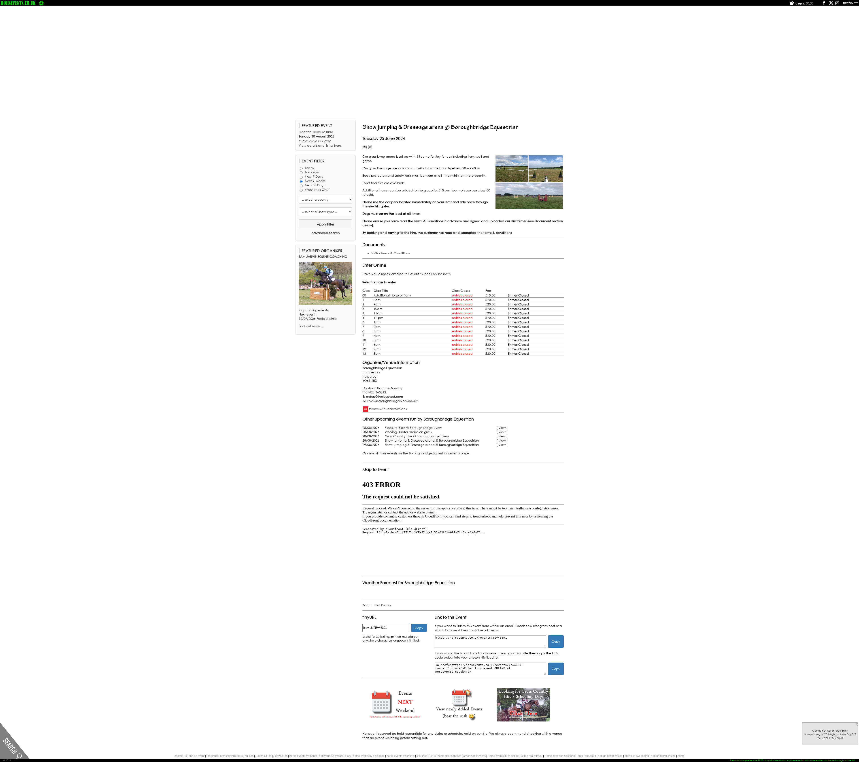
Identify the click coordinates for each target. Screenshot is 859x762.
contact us (180, 756)
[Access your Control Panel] (41, 3)
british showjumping (637, 756)
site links (422, 756)
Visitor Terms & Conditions (390, 253)
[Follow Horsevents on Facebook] (824, 4)
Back (366, 605)
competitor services (449, 756)
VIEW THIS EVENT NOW (830, 738)
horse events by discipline (369, 756)
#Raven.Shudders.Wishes (388, 408)
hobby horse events (331, 756)
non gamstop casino (610, 756)
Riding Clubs (263, 756)
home (681, 756)
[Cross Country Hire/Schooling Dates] (523, 720)
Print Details (382, 605)
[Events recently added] (459, 720)
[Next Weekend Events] (394, 720)
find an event (196, 756)
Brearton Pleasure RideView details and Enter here (320, 139)
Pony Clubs (280, 756)
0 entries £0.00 (804, 3)
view (502, 427)
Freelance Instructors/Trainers (224, 756)
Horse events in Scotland (559, 756)
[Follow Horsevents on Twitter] (831, 4)
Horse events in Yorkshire (503, 756)
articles (249, 756)
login (580, 756)
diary (348, 756)
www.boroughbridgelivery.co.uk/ (392, 401)
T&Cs (432, 756)
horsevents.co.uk (18, 3)
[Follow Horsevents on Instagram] (837, 4)
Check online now (436, 274)
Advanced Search (325, 233)
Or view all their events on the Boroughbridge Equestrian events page (415, 453)
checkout (590, 756)
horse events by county (401, 756)
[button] (529, 182)
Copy (419, 628)
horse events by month (303, 756)
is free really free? (531, 756)
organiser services (474, 756)
